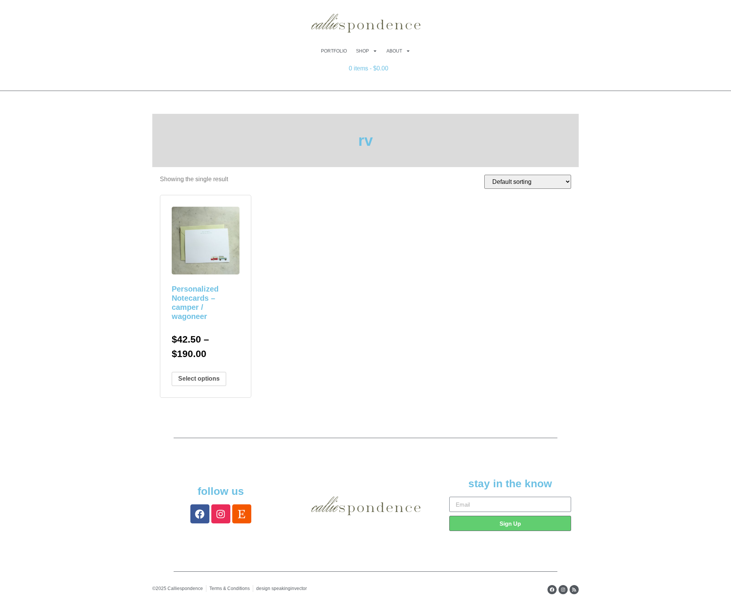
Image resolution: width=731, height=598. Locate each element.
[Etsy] (241, 513)
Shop (362, 51)
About (394, 51)
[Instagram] (220, 513)
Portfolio (334, 51)
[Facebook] (199, 513)
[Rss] (574, 589)
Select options (199, 378)
